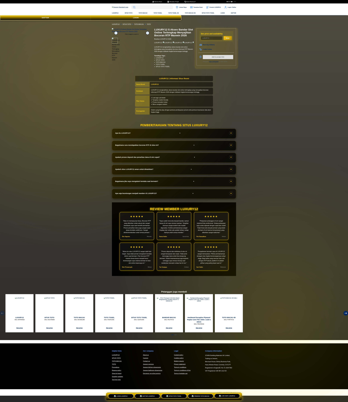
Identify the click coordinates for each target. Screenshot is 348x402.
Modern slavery (179, 361)
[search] (152, 7)
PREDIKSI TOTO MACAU (201, 395)
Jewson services (148, 364)
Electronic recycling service (152, 373)
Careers (145, 358)
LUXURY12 (115, 13)
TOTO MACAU (143, 13)
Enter (228, 38)
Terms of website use (181, 373)
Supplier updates (117, 376)
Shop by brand (116, 373)
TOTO (114, 364)
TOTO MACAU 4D (190, 13)
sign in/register (213, 61)
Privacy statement (179, 364)
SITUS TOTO (128, 13)
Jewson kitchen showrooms (152, 367)
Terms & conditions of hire (182, 370)
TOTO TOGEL (158, 13)
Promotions (115, 367)
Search (134, 7)
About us (146, 355)
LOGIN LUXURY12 (122, 395)
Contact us (146, 361)
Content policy (178, 355)
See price (19, 328)
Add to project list (218, 57)
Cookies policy (179, 358)
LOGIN (223, 13)
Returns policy (116, 370)
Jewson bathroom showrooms (152, 370)
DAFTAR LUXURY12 (149, 395)
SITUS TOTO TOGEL (208, 13)
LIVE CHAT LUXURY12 (228, 396)
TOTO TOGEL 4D (173, 13)
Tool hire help (116, 379)
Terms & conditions (180, 367)
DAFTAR (233, 13)
